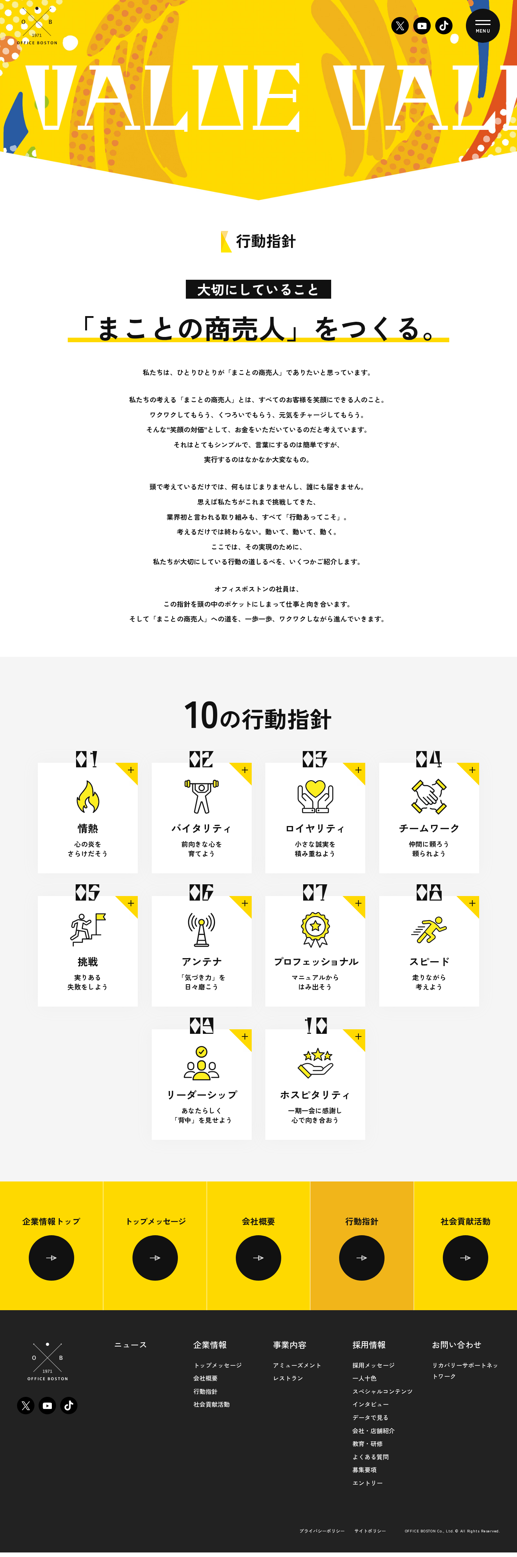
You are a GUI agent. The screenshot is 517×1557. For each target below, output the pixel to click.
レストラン (288, 1377)
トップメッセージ (155, 1221)
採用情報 (369, 1344)
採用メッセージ (373, 1365)
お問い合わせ (457, 1344)
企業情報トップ (51, 1221)
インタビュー (370, 1404)
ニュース (130, 1344)
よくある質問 (370, 1456)
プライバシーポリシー (322, 1530)
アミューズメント (297, 1365)
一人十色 (364, 1377)
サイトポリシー (370, 1530)
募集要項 (364, 1469)
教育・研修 (367, 1443)
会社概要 (258, 1221)
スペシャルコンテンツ (382, 1391)
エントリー (367, 1482)
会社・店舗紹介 (373, 1430)
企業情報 (210, 1344)
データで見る (370, 1417)
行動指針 (361, 1221)
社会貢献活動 (466, 1221)
